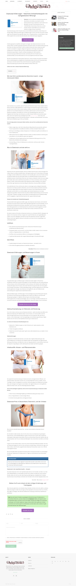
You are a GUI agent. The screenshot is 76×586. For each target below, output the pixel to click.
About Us (29, 563)
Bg (65, 561)
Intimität (35, 1)
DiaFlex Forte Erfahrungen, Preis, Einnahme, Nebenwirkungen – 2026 (64, 30)
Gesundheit (60, 32)
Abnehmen (27, 11)
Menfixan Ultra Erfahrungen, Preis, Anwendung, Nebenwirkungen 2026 (63, 23)
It (57, 561)
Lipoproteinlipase (34, 115)
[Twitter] (2, 25)
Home (6, 1)
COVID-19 (29, 560)
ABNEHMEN (12, 1)
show (14, 71)
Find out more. (67, 45)
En (52, 561)
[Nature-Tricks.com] (38, 6)
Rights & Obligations (31, 568)
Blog (47, 1)
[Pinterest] (2, 28)
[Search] (66, 1)
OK (66, 48)
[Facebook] (2, 23)
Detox (41, 1)
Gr (52, 563)
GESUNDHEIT (27, 1)
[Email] (2, 31)
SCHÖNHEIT (20, 1)
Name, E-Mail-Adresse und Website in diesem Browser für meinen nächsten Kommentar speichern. (25, 537)
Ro (68, 561)
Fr (60, 561)
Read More (15, 572)
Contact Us (30, 565)
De (55, 561)
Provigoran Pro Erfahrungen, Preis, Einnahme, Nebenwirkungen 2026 (63, 17)
